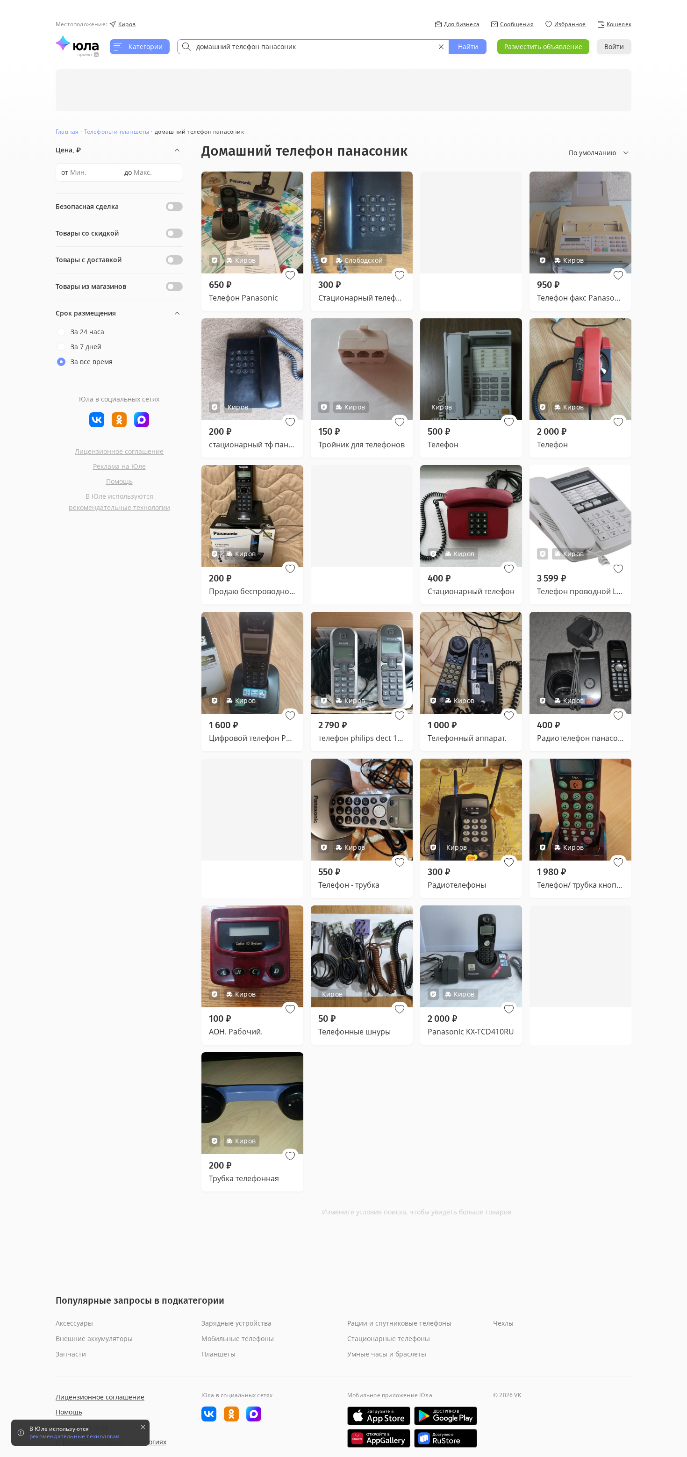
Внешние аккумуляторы (94, 1338)
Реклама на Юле (119, 466)
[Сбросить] (441, 46)
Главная (67, 132)
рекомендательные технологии (119, 507)
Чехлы (503, 1323)
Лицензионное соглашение (119, 451)
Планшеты (218, 1353)
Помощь (119, 481)
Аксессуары (74, 1323)
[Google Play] (445, 1416)
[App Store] (378, 1416)
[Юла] (77, 43)
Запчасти (71, 1353)
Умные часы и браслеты (386, 1353)
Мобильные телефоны (237, 1338)
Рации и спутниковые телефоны (399, 1323)
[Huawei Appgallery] (378, 1438)
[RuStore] (445, 1438)
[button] (290, 275)
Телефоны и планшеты (117, 132)
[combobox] (313, 46)
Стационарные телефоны (388, 1338)
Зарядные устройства (236, 1323)
